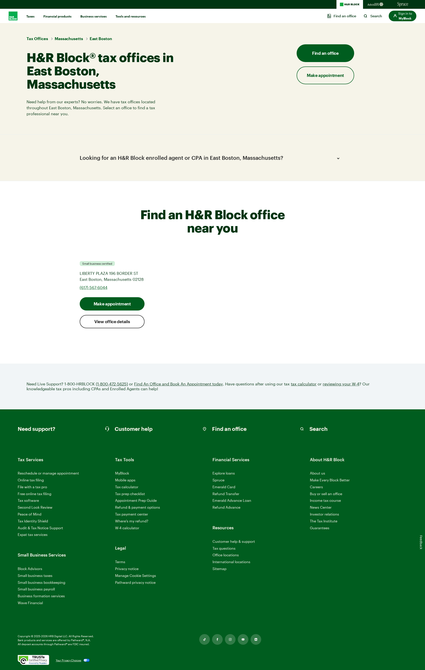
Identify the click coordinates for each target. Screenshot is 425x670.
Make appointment (112, 303)
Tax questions (224, 548)
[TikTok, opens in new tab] (204, 639)
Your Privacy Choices (68, 660)
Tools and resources (131, 16)
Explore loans (223, 473)
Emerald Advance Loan (231, 500)
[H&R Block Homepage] (349, 4)
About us (317, 473)
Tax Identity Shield (33, 521)
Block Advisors (30, 568)
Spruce (218, 480)
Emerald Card (223, 487)
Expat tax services (33, 534)
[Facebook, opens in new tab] (217, 639)
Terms (120, 562)
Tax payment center (131, 514)
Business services (93, 16)
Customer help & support (233, 541)
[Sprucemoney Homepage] (403, 4)
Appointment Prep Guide (136, 500)
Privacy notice (127, 568)
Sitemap (219, 568)
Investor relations (324, 514)
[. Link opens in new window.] (33, 660)
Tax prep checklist (130, 494)
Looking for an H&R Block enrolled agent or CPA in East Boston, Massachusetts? (181, 157)
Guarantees (319, 528)
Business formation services (41, 596)
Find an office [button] (325, 53)
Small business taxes (35, 575)
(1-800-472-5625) (112, 384)
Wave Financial (30, 603)
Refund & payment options (137, 507)
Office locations (225, 555)
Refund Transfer (225, 494)
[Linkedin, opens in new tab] (256, 639)
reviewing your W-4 (341, 384)
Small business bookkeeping (41, 582)
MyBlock (122, 473)
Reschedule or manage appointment (48, 473)
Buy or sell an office (326, 494)
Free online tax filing (34, 494)
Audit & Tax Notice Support (40, 528)
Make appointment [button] (325, 75)
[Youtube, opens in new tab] (243, 639)
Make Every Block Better (330, 480)
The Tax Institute (323, 521)
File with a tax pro (32, 487)
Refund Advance (226, 507)
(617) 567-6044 (93, 287)
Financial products (57, 16)
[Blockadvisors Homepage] (376, 4)
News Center (321, 507)
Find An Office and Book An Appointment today (178, 384)
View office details (112, 321)
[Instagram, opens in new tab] (230, 639)
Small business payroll (36, 589)
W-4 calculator (127, 528)
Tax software (28, 500)
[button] (402, 16)
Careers (316, 487)
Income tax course (325, 500)
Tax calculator (126, 487)
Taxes (30, 16)
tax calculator (304, 384)
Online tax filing (31, 480)
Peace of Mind (29, 514)
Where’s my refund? (131, 521)
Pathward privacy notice (135, 582)
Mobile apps (125, 480)
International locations (231, 562)
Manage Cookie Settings (135, 575)
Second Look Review (35, 507)
